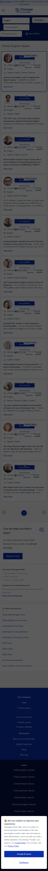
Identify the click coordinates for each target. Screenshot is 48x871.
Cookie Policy (20, 843)
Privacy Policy (13, 846)
